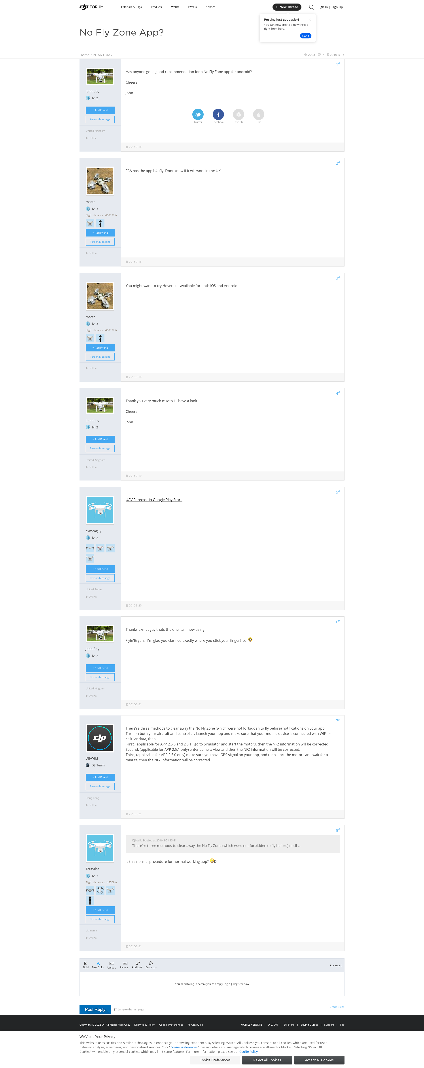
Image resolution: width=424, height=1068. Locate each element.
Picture (124, 967)
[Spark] (100, 890)
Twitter (198, 122)
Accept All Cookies (319, 1060)
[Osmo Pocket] (90, 900)
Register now (241, 984)
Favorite (239, 122)
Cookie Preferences (171, 1025)
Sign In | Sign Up (330, 7)
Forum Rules (195, 1025)
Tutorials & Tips (131, 7)
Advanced (336, 965)
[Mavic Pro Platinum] (90, 548)
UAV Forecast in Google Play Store (154, 499)
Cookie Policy (248, 1051)
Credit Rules (337, 1007)
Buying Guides (309, 1025)
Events (192, 7)
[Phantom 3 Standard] (100, 548)
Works (175, 7)
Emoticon (151, 967)
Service (210, 7)
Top (342, 1025)
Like (258, 122)
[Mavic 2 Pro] (90, 890)
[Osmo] (100, 223)
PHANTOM (101, 55)
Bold (86, 967)
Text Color (98, 967)
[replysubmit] (95, 1009)
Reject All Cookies (267, 1060)
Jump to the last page (131, 1009)
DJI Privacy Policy (144, 1025)
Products (156, 7)
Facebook (218, 122)
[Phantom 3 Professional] (90, 223)
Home (85, 55)
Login (226, 984)
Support (329, 1025)
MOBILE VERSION (251, 1025)
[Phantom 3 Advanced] (90, 558)
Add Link (137, 967)
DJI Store (289, 1025)
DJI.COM (273, 1025)
